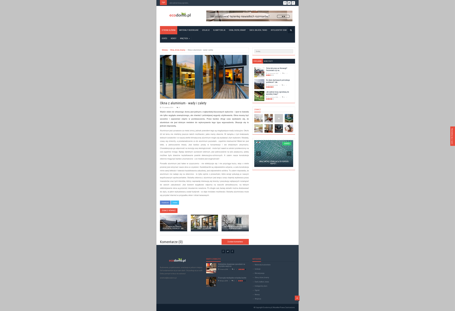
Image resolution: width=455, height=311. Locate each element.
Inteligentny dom (279, 30)
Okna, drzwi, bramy (237, 30)
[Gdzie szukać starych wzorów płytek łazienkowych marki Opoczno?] (258, 128)
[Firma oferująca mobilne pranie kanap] (279, 118)
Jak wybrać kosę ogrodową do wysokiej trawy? (186, 3)
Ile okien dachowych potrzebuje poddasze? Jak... (278, 81)
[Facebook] (232, 251)
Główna (165, 50)
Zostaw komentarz (235, 242)
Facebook (165, 203)
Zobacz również (169, 210)
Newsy (173, 38)
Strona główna (168, 30)
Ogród (164, 38)
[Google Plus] (223, 251)
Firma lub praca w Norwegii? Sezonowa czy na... (276, 69)
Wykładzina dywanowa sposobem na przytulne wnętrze (231, 265)
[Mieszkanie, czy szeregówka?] (258, 118)
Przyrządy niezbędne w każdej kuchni (232, 278)
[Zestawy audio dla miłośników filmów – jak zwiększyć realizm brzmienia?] (279, 128)
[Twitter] (228, 251)
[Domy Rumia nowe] (289, 128)
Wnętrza (184, 38)
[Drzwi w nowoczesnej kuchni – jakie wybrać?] (268, 128)
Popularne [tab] (257, 61)
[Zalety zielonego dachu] (289, 118)
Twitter (175, 203)
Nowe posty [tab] (268, 61)
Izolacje (206, 30)
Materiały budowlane (188, 30)
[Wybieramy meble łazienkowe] (268, 118)
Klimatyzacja (219, 30)
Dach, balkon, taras (258, 30)
